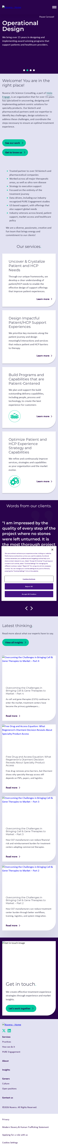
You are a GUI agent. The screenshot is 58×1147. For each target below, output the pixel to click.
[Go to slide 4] (34, 70)
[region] (29, 573)
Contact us (7, 1097)
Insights (6, 1069)
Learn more (43, 299)
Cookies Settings (29, 579)
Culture (5, 1083)
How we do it (8, 1046)
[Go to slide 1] (24, 70)
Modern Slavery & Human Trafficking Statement (25, 1127)
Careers (6, 1078)
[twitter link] (4, 1031)
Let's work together (19, 1008)
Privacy (5, 1119)
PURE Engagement (11, 1051)
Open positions (9, 1088)
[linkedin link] (9, 1031)
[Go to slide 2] (27, 70)
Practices (6, 1041)
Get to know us (13, 152)
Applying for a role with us (15, 1134)
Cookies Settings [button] (10, 1142)
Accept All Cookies (29, 594)
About (5, 1060)
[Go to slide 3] (31, 70)
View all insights (14, 642)
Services (6, 1036)
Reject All (29, 586)
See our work (12, 143)
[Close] (52, 549)
